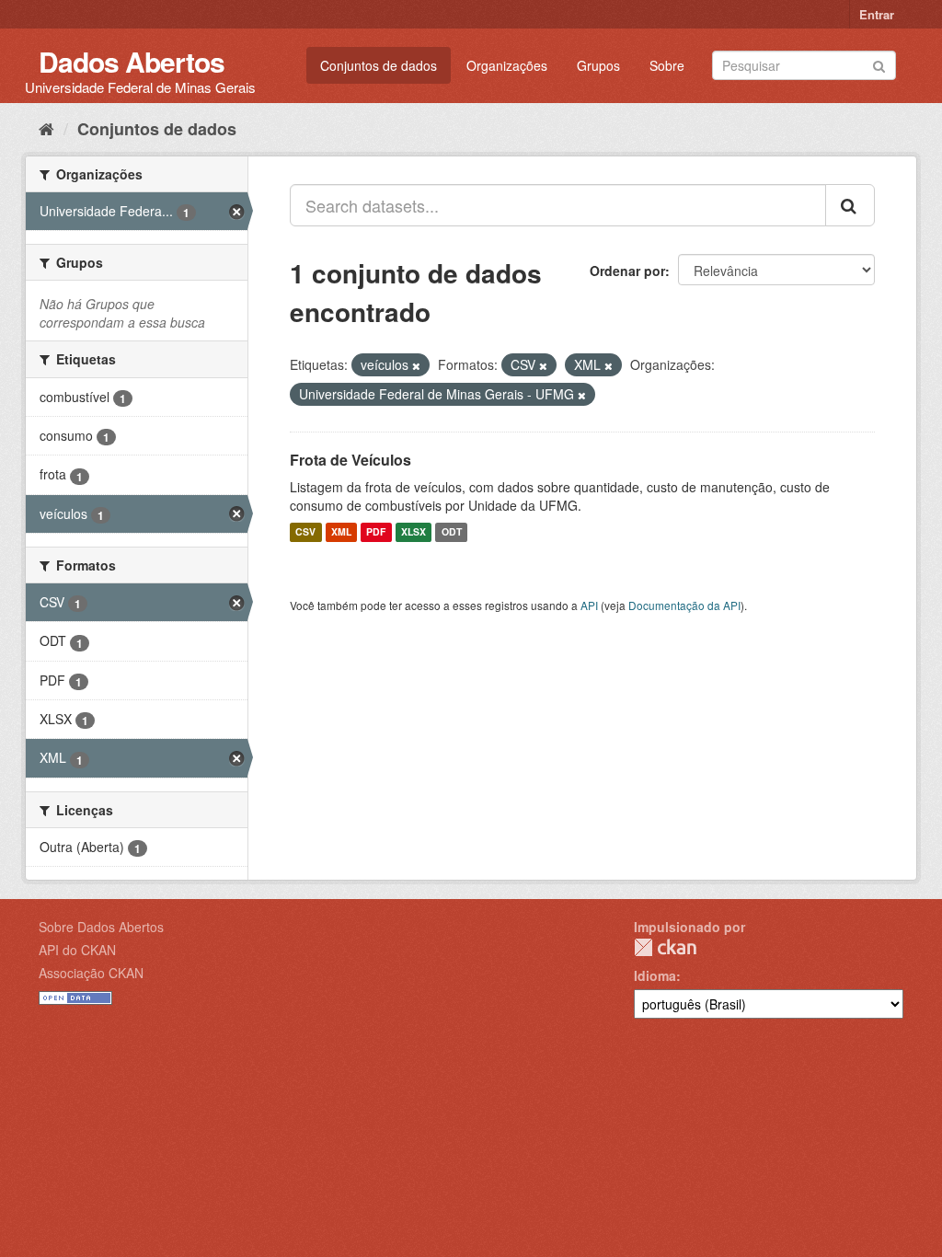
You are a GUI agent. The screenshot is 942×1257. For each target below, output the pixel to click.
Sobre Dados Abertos (101, 926)
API (589, 605)
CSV (305, 532)
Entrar (876, 14)
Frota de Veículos (350, 459)
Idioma (655, 975)
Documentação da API (684, 605)
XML (341, 532)
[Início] (46, 128)
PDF (375, 532)
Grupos (598, 65)
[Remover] (416, 365)
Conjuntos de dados (378, 65)
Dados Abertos (131, 61)
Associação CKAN (91, 972)
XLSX (413, 532)
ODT (452, 532)
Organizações (506, 65)
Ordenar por (627, 270)
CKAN (665, 947)
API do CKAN (77, 949)
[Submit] (879, 64)
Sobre (666, 65)
